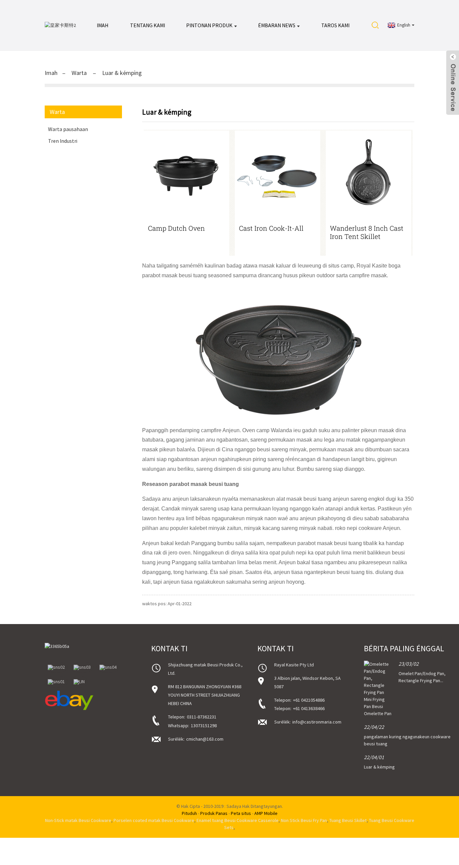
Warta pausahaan (68, 129)
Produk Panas (213, 813)
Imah (103, 25)
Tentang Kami (147, 25)
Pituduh (189, 813)
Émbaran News (276, 25)
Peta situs (241, 813)
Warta (79, 73)
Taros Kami (335, 25)
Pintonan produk (209, 25)
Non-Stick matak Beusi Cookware (78, 820)
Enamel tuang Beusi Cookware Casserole (238, 820)
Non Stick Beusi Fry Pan (304, 820)
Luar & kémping (122, 73)
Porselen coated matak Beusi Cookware (154, 820)
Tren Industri (62, 140)
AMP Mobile (266, 813)
